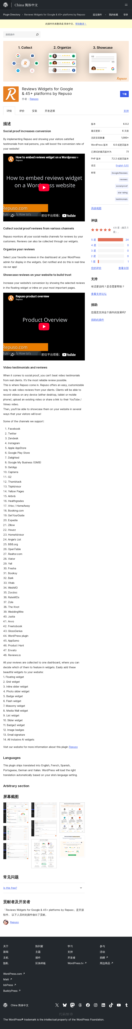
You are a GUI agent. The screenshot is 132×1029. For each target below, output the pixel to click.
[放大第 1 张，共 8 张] (24, 806)
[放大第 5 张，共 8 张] (52, 824)
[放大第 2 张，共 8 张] (24, 830)
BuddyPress (12, 990)
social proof (121, 186)
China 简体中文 (19, 1005)
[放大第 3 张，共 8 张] (24, 847)
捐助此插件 (97, 319)
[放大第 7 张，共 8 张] (80, 806)
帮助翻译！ (81, 23)
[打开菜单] (127, 5)
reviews (123, 179)
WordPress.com (14, 973)
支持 (126, 110)
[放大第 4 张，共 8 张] (52, 806)
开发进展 (50, 110)
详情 (9, 110)
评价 (21, 110)
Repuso (34, 99)
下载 (124, 94)
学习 (70, 946)
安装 (34, 110)
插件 (38, 957)
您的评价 (96, 268)
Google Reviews (119, 173)
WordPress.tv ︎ (77, 963)
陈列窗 (39, 946)
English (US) (122, 165)
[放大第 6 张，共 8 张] (52, 843)
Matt (7, 979)
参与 (102, 946)
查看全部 (123, 268)
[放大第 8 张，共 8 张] (80, 839)
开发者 (71, 957)
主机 (5, 957)
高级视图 (96, 208)
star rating (122, 192)
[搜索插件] (37, 34)
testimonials (121, 199)
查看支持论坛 (99, 293)
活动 (102, 951)
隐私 (5, 963)
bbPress (9, 985)
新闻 (5, 951)
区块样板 (40, 963)
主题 (38, 951)
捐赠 (104, 957)
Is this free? (10, 887)
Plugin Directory (11, 14)
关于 (5, 946)
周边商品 (106, 963)
